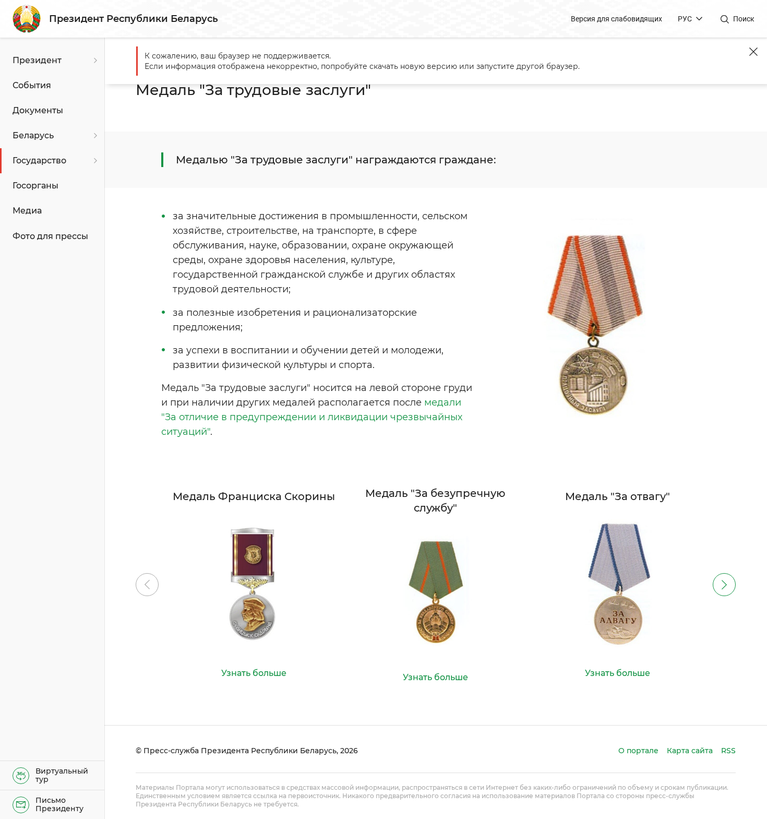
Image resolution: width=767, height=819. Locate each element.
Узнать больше (253, 673)
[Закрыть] (753, 51)
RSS (728, 750)
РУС (685, 19)
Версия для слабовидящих (616, 19)
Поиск (743, 19)
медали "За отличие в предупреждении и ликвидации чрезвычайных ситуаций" (311, 417)
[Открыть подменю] (93, 60)
